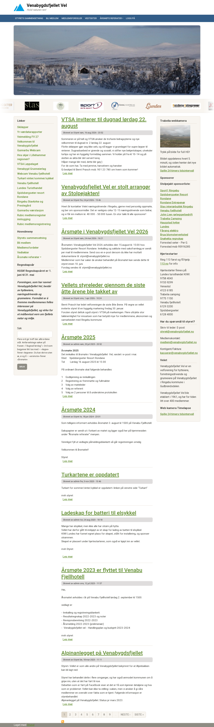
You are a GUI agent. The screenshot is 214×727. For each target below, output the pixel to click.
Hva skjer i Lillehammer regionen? (31, 157)
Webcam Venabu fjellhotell (33, 173)
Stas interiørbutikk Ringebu (176, 206)
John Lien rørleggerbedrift (176, 214)
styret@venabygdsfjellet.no (177, 331)
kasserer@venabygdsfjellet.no (179, 353)
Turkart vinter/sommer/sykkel (35, 178)
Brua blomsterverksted (174, 234)
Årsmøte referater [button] (111, 18)
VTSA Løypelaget (27, 164)
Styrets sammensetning (29, 18)
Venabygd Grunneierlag (31, 168)
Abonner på (62, 721)
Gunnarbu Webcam (28, 150)
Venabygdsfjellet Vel (47, 5)
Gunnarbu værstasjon (30, 210)
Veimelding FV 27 (27, 136)
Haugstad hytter (170, 222)
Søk (19, 328)
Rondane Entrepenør (172, 202)
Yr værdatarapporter (29, 132)
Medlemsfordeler (72, 18)
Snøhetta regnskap (171, 238)
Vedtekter (91, 18)
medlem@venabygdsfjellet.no (178, 342)
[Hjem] (19, 7)
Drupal (30, 724)
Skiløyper (22, 127)
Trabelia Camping (171, 218)
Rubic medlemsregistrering (34, 224)
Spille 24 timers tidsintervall (177, 170)
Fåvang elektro (169, 230)
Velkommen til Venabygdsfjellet (27, 143)
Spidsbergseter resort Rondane (30, 194)
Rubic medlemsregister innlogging (31, 217)
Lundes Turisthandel (29, 188)
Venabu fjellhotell (28, 183)
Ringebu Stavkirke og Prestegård (30, 203)
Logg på (130, 18)
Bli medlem (52, 18)
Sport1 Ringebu (169, 190)
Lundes (164, 226)
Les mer (68, 173)
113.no (164, 263)
